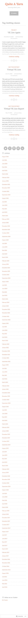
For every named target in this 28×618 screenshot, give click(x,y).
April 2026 (4, 170)
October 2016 (5, 566)
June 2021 (4, 372)
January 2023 (5, 306)
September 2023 (6, 278)
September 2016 (6, 569)
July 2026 (4, 160)
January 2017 (5, 556)
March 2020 (5, 424)
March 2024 (5, 257)
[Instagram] (14, 148)
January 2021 (5, 389)
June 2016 (4, 580)
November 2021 (6, 354)
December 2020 (6, 392)
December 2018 (6, 476)
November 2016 (6, 562)
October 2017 (5, 524)
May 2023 (4, 292)
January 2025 (5, 222)
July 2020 (4, 410)
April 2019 (4, 462)
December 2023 (6, 267)
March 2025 (5, 215)
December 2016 (6, 559)
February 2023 (5, 302)
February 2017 (5, 552)
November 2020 (6, 396)
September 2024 (6, 236)
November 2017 (6, 521)
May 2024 (4, 250)
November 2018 (6, 479)
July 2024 (4, 243)
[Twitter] (5, 148)
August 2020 (5, 406)
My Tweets (5, 600)
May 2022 (4, 333)
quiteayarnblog (19, 36)
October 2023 (5, 274)
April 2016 (4, 587)
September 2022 (6, 319)
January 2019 (5, 472)
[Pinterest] (18, 148)
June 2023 (4, 288)
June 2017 (4, 538)
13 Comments (14, 38)
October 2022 (5, 316)
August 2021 (5, 365)
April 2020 (4, 420)
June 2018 (4, 496)
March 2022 (5, 340)
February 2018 (5, 510)
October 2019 (5, 441)
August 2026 (5, 156)
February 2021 (5, 385)
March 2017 (5, 549)
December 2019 (6, 434)
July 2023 (4, 285)
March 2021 (5, 382)
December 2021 (6, 351)
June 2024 (4, 247)
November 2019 (6, 437)
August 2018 (5, 490)
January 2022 (5, 347)
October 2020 (5, 399)
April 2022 (4, 337)
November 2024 (6, 229)
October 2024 (5, 233)
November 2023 (6, 271)
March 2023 (5, 299)
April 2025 (4, 212)
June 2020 (4, 413)
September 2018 (6, 486)
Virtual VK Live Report (14, 108)
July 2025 (4, 201)
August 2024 (5, 240)
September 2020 (6, 403)
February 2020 (5, 427)
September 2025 (6, 194)
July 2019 (4, 451)
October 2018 (5, 483)
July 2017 (4, 535)
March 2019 (5, 465)
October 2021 (5, 358)
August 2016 (5, 573)
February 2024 (5, 260)
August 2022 (5, 323)
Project (14, 30)
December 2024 (6, 226)
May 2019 (4, 458)
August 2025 (5, 198)
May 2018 (4, 500)
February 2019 (5, 469)
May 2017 (4, 542)
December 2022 (6, 309)
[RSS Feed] (22, 148)
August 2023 (5, 281)
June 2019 (4, 455)
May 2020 (4, 417)
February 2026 (5, 177)
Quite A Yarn (14, 4)
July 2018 (4, 493)
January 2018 (5, 514)
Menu (15, 13)
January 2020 (5, 431)
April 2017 (4, 545)
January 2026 (5, 181)
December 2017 (6, 517)
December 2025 (6, 184)
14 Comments (14, 114)
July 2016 (4, 576)
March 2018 (5, 507)
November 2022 (6, 312)
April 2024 (4, 253)
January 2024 (5, 264)
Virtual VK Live (14, 69)
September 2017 (6, 528)
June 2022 (4, 330)
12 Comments (14, 75)
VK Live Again (14, 32)
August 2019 (5, 448)
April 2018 (4, 503)
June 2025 (4, 205)
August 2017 (5, 531)
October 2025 (5, 191)
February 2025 (5, 219)
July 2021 (4, 368)
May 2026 (4, 167)
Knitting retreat (14, 67)
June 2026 (4, 163)
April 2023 (4, 295)
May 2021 (4, 375)
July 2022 (4, 326)
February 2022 (5, 344)
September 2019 (6, 444)
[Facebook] (10, 148)
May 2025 (4, 208)
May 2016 (4, 583)
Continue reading (10, 56)
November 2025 (6, 187)
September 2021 (6, 361)
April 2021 (4, 378)
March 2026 (5, 174)
